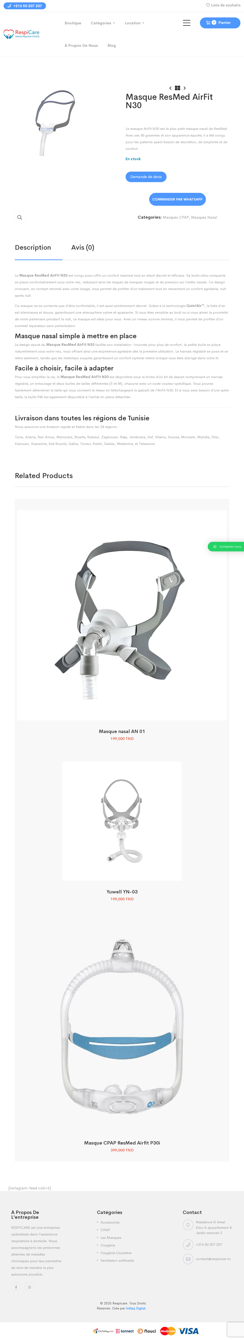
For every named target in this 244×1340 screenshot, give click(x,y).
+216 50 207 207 (27, 6)
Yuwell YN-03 (122, 892)
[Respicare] (21, 34)
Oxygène (108, 1245)
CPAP (105, 1230)
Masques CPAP (176, 217)
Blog (111, 45)
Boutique (73, 23)
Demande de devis (146, 176)
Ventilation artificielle (117, 1260)
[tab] (43, 248)
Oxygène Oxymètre (116, 1252)
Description (33, 247)
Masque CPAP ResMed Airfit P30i (122, 1143)
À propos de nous (81, 45)
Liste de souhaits (225, 5)
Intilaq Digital (136, 1308)
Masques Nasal (204, 217)
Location (133, 23)
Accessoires (110, 1222)
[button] (19, 217)
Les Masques (111, 1237)
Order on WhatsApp (177, 199)
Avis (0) (82, 247)
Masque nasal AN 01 (122, 731)
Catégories (101, 23)
